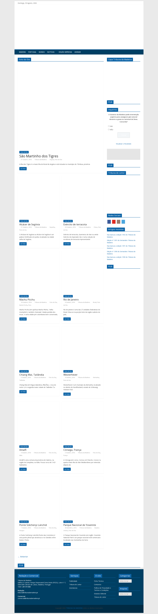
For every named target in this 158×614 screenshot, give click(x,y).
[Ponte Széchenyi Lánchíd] (39, 478)
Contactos (97, 584)
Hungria (21, 530)
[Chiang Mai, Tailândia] (39, 328)
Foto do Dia (24, 152)
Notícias (50, 52)
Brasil (94, 302)
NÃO (111, 130)
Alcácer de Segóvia (29, 224)
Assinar (77, 52)
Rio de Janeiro (71, 299)
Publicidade (73, 581)
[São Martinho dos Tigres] (61, 64)
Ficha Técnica (99, 581)
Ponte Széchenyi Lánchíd (33, 525)
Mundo (42, 52)
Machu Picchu (27, 299)
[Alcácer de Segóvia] (39, 177)
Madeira (22, 52)
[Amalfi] (39, 403)
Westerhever (70, 374)
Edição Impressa (65, 52)
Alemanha (96, 377)
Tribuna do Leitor (75, 584)
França (65, 455)
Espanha (52, 227)
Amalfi (22, 449)
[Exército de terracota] (83, 177)
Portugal (32, 52)
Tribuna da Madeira (41, 159)
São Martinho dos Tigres (38, 156)
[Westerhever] (83, 328)
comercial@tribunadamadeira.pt (29, 598)
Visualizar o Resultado (123, 144)
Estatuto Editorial (100, 594)
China (95, 227)
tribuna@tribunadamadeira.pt (28, 593)
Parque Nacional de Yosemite (79, 525)
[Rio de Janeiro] (83, 252)
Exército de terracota (75, 224)
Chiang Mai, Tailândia (31, 374)
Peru (29, 305)
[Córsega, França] (83, 403)
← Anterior (23, 556)
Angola (52, 159)
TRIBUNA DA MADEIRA (74, 608)
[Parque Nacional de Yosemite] (83, 478)
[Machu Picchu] (39, 252)
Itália (20, 455)
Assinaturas (73, 588)
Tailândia (22, 380)
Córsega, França (72, 449)
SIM (111, 126)
